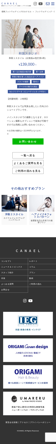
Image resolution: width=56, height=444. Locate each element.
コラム (32, 267)
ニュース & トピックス (11, 267)
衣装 (3, 278)
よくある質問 (7, 284)
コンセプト (6, 261)
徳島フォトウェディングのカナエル (16, 12)
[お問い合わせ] (48, 4)
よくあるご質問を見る (28, 163)
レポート (33, 261)
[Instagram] (35, 4)
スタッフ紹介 (7, 272)
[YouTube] (40, 4)
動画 (31, 278)
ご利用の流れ (35, 284)
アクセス (24, 422)
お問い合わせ (28, 141)
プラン (32, 272)
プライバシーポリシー (40, 422)
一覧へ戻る (28, 155)
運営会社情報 (11, 422)
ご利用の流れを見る (28, 170)
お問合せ (5, 289)
